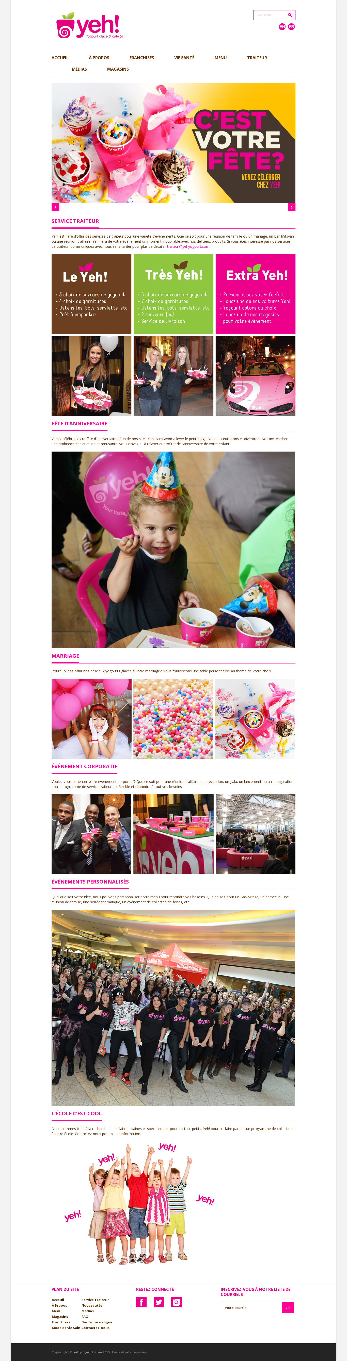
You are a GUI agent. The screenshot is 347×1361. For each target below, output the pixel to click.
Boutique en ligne (97, 1322)
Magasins (60, 1316)
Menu (56, 1311)
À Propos (59, 1305)
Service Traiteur (95, 1299)
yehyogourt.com (87, 1352)
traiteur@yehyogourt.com (188, 246)
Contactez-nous (95, 1327)
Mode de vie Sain (66, 1327)
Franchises (61, 1322)
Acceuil (58, 1299)
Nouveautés (92, 1305)
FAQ (85, 1316)
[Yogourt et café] (90, 24)
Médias (88, 1311)
